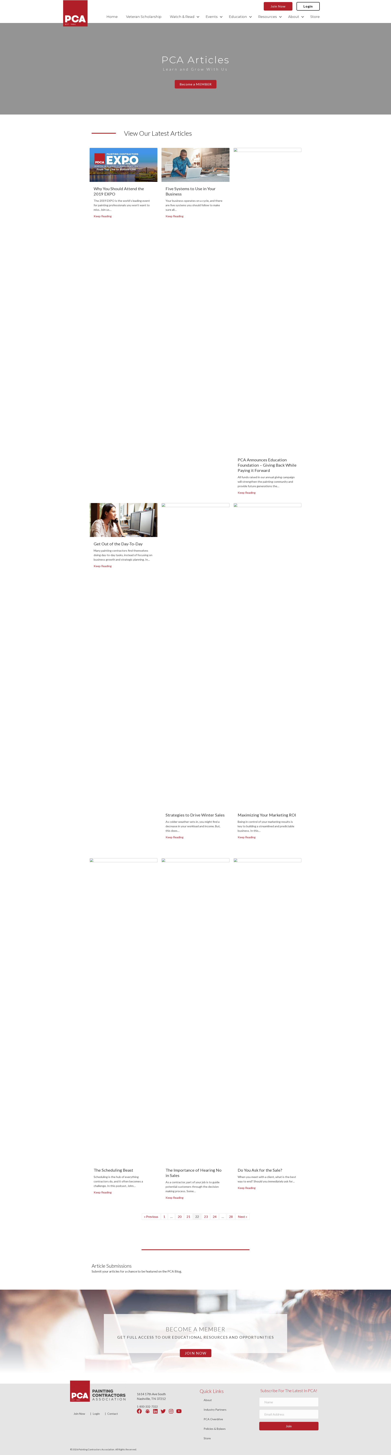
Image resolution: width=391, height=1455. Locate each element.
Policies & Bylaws (215, 1428)
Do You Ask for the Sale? (260, 1170)
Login (96, 1413)
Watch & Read (182, 17)
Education (238, 17)
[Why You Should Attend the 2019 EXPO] (123, 164)
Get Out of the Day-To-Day (118, 543)
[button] (197, 17)
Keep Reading (103, 216)
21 (188, 1216)
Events (212, 17)
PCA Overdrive (213, 1419)
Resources (267, 17)
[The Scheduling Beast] (123, 1010)
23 (206, 1216)
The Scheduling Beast (113, 1170)
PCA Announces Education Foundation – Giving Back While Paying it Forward (267, 465)
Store (315, 17)
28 (231, 1216)
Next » (242, 1216)
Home (112, 17)
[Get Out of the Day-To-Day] (123, 520)
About (293, 17)
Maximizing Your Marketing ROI (267, 814)
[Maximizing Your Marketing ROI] (267, 655)
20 (179, 1216)
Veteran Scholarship (143, 17)
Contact (112, 1413)
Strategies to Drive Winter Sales (195, 814)
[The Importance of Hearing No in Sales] (195, 1010)
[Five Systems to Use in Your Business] (195, 164)
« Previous (151, 1216)
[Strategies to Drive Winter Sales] (195, 655)
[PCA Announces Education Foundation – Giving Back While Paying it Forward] (267, 300)
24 (214, 1216)
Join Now (79, 1413)
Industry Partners (215, 1409)
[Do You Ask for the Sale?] (267, 1010)
